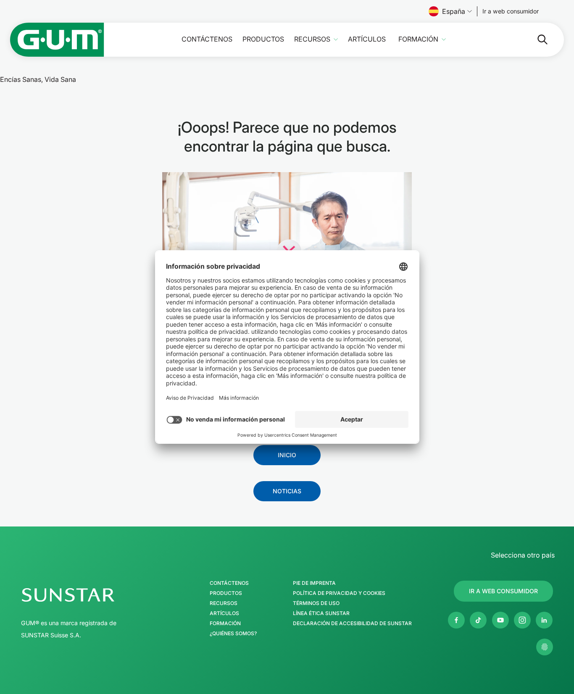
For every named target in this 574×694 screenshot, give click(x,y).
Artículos (367, 39)
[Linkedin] (544, 620)
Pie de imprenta (314, 583)
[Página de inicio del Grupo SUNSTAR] (92, 595)
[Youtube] (500, 620)
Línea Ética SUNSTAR (321, 613)
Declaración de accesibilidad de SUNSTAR (352, 623)
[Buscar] (535, 39)
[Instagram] (522, 620)
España (453, 11)
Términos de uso (316, 603)
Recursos (312, 39)
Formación (418, 39)
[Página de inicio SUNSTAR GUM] (57, 40)
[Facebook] (456, 620)
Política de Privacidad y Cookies (339, 593)
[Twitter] (478, 620)
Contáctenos (207, 39)
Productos (263, 39)
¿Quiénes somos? (233, 633)
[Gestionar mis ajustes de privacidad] (544, 647)
